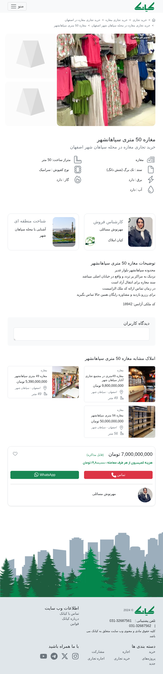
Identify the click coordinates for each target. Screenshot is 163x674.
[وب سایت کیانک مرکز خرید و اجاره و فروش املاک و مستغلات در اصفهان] (153, 20)
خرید (152, 651)
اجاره (126, 651)
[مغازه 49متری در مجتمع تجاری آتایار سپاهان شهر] (119, 384)
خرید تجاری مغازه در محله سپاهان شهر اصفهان (112, 147)
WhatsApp (47, 475)
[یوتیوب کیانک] (43, 656)
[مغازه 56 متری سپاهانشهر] (119, 422)
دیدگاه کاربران (136, 323)
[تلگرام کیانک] (54, 656)
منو (20, 6)
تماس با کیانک (69, 613)
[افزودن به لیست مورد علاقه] (15, 454)
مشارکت (98, 651)
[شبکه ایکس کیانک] (64, 656)
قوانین (74, 623)
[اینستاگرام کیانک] (75, 656)
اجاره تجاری (96, 658)
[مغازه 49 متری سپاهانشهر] (43, 382)
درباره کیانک (70, 618)
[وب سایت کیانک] (144, 6)
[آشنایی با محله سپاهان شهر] (43, 232)
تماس (120, 475)
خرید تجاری (122, 658)
